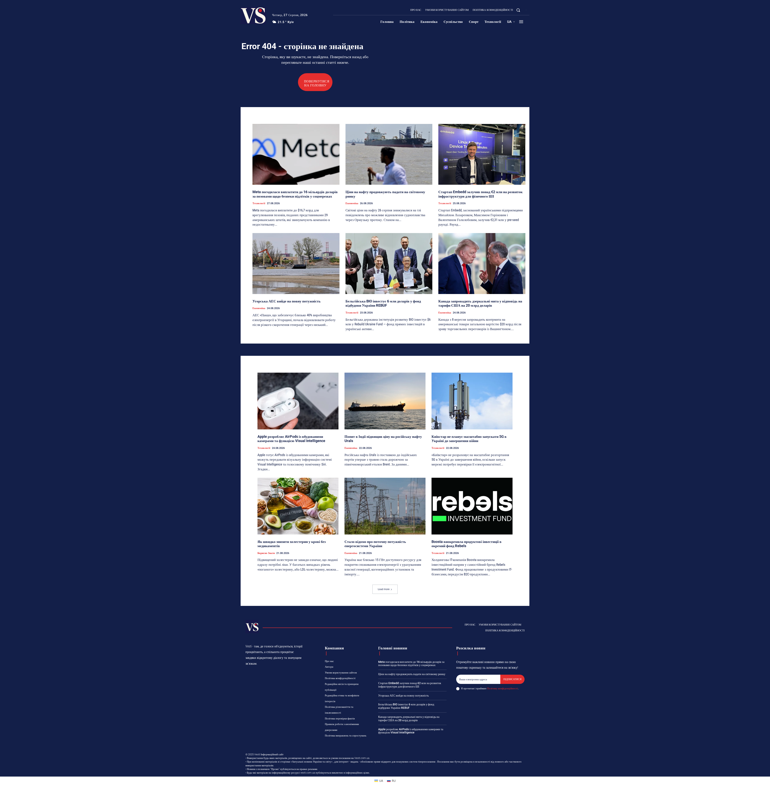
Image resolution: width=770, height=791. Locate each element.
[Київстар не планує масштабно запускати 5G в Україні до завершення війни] (472, 401)
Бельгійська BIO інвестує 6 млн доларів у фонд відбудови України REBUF (383, 303)
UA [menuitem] (381, 780)
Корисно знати (266, 553)
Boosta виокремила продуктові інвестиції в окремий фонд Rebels (467, 544)
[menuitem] (511, 21)
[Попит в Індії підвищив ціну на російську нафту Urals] (385, 401)
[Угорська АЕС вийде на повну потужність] (295, 263)
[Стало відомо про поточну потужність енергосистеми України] (385, 506)
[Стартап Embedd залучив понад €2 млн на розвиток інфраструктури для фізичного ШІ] (481, 154)
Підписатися (512, 679)
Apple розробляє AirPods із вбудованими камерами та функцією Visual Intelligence (291, 438)
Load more (383, 589)
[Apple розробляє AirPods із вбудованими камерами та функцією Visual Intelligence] (297, 401)
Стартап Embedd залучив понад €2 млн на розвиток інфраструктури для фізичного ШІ (480, 194)
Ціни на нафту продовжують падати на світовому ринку (411, 674)
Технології (258, 203)
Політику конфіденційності (502, 688)
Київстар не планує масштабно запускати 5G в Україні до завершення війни (469, 438)
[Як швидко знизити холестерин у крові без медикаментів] (297, 506)
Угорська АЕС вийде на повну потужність (286, 301)
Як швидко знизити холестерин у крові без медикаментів (291, 544)
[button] (518, 10)
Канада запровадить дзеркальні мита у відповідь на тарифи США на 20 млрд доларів (480, 303)
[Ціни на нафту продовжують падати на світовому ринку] (389, 154)
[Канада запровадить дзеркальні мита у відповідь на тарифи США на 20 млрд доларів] (481, 263)
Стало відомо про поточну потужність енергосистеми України (375, 544)
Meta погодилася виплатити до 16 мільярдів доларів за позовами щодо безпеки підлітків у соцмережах (295, 194)
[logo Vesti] (253, 15)
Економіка (351, 203)
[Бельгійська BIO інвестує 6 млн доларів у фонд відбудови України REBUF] (389, 263)
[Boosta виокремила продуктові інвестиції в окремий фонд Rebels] (472, 506)
